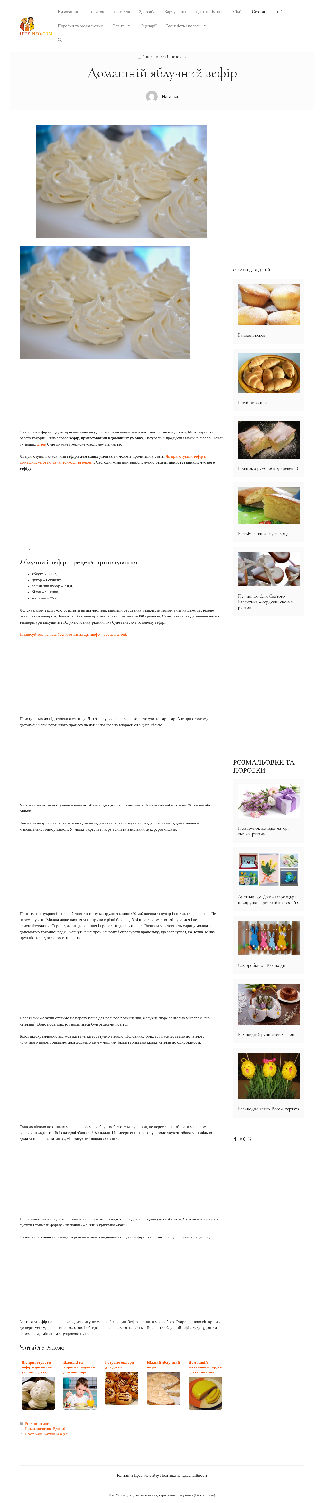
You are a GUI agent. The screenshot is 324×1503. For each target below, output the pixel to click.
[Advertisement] (122, 394)
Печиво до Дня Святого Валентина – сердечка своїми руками (265, 601)
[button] (60, 40)
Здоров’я (147, 11)
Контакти (125, 1475)
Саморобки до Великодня (262, 965)
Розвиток (95, 11)
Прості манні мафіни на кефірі (46, 1434)
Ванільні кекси (251, 335)
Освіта (118, 26)
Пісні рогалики (252, 402)
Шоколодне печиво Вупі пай (45, 1428)
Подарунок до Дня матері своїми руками (263, 831)
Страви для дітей (267, 11)
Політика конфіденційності (183, 1475)
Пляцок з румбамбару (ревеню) (268, 468)
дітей (41, 444)
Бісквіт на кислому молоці (263, 533)
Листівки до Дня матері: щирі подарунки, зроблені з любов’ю (268, 899)
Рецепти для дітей (155, 57)
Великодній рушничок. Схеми (266, 1034)
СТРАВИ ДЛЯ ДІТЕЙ (251, 270)
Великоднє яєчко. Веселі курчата (268, 1109)
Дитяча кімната (210, 11)
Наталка (170, 97)
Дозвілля (122, 11)
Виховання (68, 11)
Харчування (175, 11)
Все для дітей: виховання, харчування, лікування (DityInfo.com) (167, 1495)
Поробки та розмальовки (80, 26)
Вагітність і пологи (183, 26)
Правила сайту (146, 1475)
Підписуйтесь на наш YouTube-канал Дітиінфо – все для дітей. (73, 634)
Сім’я (237, 11)
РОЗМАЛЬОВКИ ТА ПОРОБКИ (264, 766)
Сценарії (149, 26)
